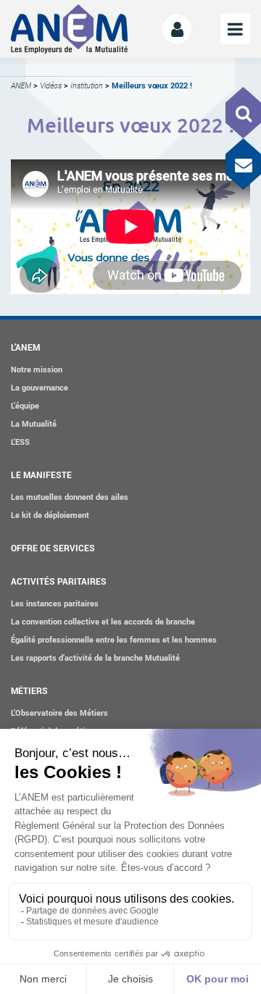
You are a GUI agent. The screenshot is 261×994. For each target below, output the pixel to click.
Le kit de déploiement (50, 514)
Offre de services (53, 548)
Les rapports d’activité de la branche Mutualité (95, 657)
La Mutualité (34, 423)
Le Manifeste (41, 474)
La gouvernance (39, 387)
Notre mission (36, 369)
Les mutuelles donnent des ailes (69, 496)
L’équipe (25, 405)
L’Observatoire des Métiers (59, 712)
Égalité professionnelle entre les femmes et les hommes (114, 639)
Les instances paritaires (55, 603)
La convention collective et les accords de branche (103, 621)
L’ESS (20, 441)
